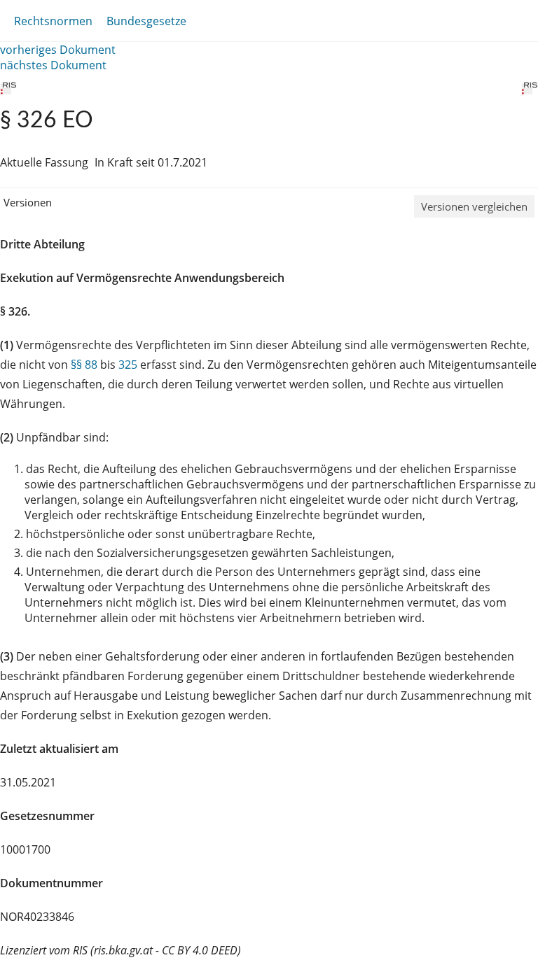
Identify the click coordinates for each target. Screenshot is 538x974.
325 (127, 364)
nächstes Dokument (53, 65)
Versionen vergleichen (474, 206)
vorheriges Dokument (58, 49)
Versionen (28, 202)
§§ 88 (84, 364)
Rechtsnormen (53, 21)
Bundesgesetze (146, 21)
